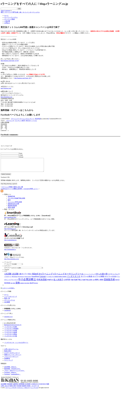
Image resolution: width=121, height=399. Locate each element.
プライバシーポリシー (11, 356)
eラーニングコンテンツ (26, 118)
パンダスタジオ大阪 (10, 336)
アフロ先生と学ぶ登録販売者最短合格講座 (56, 276)
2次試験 (15, 274)
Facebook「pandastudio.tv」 (12, 374)
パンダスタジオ (73, 276)
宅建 (72, 280)
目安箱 (19, 386)
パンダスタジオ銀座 (10, 332)
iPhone (116, 274)
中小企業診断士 (27, 279)
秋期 (116, 279)
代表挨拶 (9, 384)
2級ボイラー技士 (25, 274)
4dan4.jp (36, 273)
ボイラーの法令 (111, 276)
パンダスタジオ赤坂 (10, 330)
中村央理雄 (41, 279)
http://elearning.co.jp (6, 97)
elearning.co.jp (8, 316)
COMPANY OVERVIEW (38, 384)
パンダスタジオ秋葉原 (11, 328)
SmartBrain (35, 276)
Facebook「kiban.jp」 (10, 372)
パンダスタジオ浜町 (10, 326)
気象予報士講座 (87, 279)
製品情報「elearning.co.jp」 (12, 368)
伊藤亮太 (50, 280)
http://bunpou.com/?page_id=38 (10, 60)
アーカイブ (7, 264)
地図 (47, 384)
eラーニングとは (9, 300)
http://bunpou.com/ (6, 88)
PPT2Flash (15, 276)
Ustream (43, 276)
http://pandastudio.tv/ (10, 249)
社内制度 (27, 384)
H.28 (109, 274)
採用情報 (21, 384)
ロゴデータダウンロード (12, 353)
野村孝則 (36, 283)
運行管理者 (26, 283)
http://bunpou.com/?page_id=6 (22, 78)
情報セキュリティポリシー (12, 354)
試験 (12, 283)
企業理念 (15, 384)
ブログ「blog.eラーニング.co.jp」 (14, 370)
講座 (14, 283)
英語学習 (38, 118)
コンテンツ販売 (20, 120)
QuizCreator (27, 276)
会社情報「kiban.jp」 (10, 367)
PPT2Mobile (21, 276)
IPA (112, 274)
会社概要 (7, 302)
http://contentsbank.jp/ (10, 240)
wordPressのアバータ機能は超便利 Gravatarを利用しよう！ (19, 188)
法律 (94, 279)
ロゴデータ (35, 386)
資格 (17, 282)
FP (94, 274)
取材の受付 (7, 351)
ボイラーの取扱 (86, 276)
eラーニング (15, 118)
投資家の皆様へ (27, 386)
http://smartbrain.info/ (10, 217)
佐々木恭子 (58, 279)
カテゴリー (7, 268)
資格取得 (22, 283)
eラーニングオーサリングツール (68, 274)
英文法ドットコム (31, 120)
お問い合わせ (5, 386)
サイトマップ (8, 360)
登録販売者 (109, 279)
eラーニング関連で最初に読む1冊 (12, 187)
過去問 (32, 283)
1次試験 (7, 274)
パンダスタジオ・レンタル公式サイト (16, 342)
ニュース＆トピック (10, 296)
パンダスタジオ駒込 (10, 334)
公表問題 (67, 280)
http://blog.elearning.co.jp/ (11, 259)
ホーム (6, 294)
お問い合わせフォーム (11, 349)
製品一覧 (7, 298)
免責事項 (7, 358)
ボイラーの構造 (99, 276)
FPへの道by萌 (101, 274)
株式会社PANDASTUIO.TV (12, 325)
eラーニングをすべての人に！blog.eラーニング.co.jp (22, 387)
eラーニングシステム (89, 274)
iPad (114, 274)
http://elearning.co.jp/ (10, 228)
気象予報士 (78, 280)
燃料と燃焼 (99, 280)
